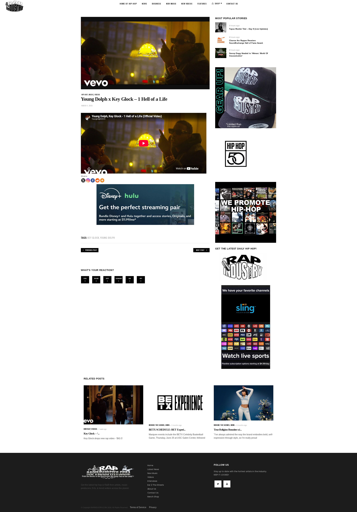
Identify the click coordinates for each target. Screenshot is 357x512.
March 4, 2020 (86, 105)
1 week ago (103, 429)
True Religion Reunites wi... (228, 429)
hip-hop (84, 94)
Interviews (152, 481)
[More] (102, 180)
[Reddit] (97, 180)
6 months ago (242, 425)
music (91, 94)
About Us (151, 488)
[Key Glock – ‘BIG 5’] (113, 405)
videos (97, 94)
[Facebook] (93, 180)
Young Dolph (107, 237)
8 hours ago (234, 37)
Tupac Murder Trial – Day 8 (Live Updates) (248, 29)
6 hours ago (234, 25)
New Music (152, 473)
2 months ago (176, 425)
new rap (87, 429)
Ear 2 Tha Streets (155, 485)
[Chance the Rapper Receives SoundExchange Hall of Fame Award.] (220, 40)
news (168, 425)
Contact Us (152, 492)
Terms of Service (138, 507)
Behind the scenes (157, 425)
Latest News (153, 469)
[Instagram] (88, 180)
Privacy (152, 507)
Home (150, 465)
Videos (150, 477)
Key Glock (93, 237)
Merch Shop (153, 496)
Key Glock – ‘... (91, 433)
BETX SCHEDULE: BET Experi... (167, 429)
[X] (83, 180)
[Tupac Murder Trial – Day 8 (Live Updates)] (220, 27)
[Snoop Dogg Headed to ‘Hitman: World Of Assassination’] (220, 53)
